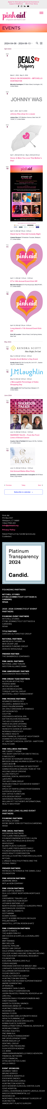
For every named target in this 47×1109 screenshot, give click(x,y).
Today (23, 485)
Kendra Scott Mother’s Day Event (24, 359)
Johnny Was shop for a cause (22, 114)
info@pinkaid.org (10, 526)
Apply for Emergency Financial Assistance (23, 2)
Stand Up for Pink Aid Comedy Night (25, 234)
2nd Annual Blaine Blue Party (22, 471)
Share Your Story (31, 4)
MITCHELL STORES (11, 594)
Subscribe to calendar (22, 492)
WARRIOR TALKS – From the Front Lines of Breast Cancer (24, 436)
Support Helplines (16, 4)
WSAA (5, 602)
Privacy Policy (8, 530)
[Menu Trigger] (41, 13)
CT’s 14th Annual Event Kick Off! (23, 281)
